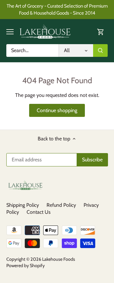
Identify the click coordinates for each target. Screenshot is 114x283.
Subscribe (86, 162)
